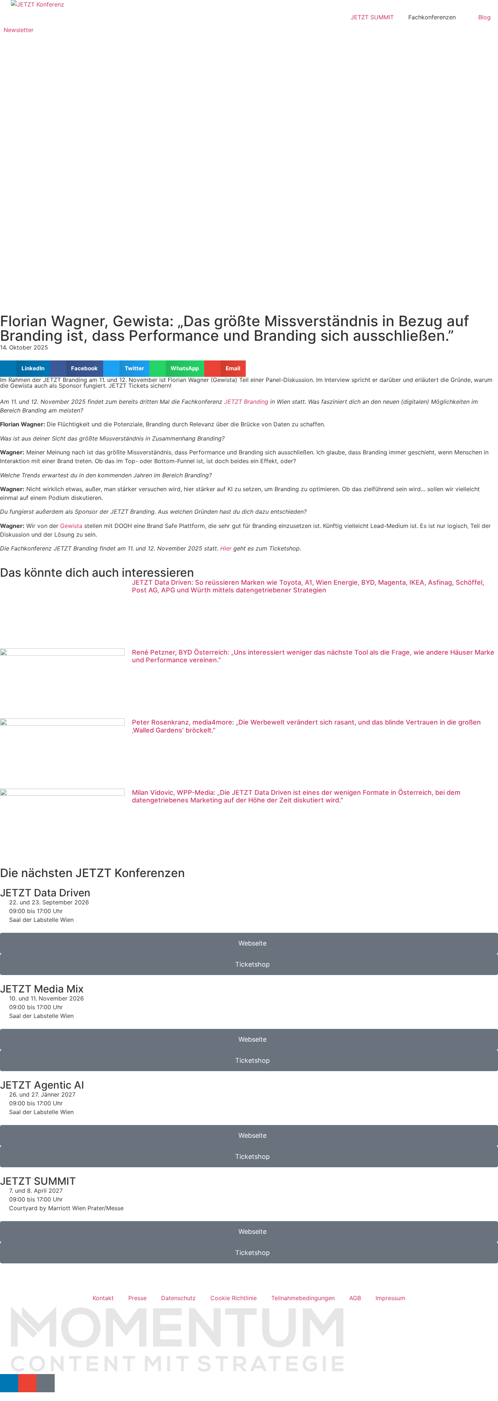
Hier (226, 548)
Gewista (71, 525)
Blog (484, 17)
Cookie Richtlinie (233, 1298)
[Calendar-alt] (45, 1383)
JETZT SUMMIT (372, 17)
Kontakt (103, 1298)
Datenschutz (178, 1298)
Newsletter (19, 29)
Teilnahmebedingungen (303, 1298)
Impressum (390, 1298)
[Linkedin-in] (9, 1383)
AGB (355, 1298)
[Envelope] (27, 1383)
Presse (137, 1298)
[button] (25, 368)
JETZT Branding (246, 401)
